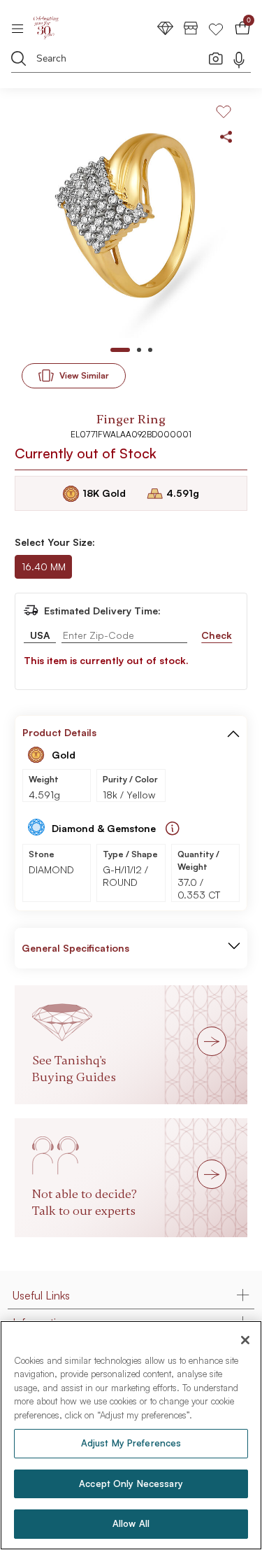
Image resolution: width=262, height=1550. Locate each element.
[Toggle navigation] (22, 27)
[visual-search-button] (215, 58)
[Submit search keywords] (19, 58)
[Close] (245, 1340)
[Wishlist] (216, 27)
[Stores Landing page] (191, 27)
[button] (233, 732)
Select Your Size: (55, 542)
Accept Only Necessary (131, 1483)
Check (216, 635)
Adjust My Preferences (131, 1443)
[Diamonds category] (165, 27)
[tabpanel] (131, 221)
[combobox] (122, 60)
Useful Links (41, 1295)
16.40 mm (44, 566)
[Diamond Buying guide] (172, 828)
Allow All (131, 1523)
